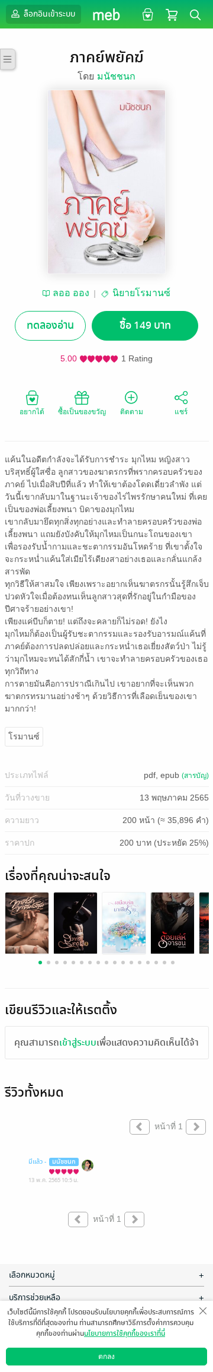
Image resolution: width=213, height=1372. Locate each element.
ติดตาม (131, 412)
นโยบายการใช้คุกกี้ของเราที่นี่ (124, 1333)
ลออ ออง (71, 293)
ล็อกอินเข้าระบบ (48, 14)
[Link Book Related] (27, 922)
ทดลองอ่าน (50, 325)
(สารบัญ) (195, 775)
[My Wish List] (146, 14)
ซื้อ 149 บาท (145, 325)
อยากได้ (32, 412)
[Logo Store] (106, 14)
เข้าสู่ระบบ (77, 1043)
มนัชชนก (116, 76)
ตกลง (106, 1356)
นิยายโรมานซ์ (141, 293)
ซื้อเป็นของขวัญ (82, 412)
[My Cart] (171, 14)
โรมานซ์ (24, 736)
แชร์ (181, 412)
